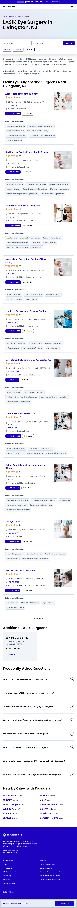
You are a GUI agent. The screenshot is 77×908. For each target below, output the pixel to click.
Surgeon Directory (9, 883)
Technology (18, 49)
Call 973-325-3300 (13, 282)
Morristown (49, 813)
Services (7, 49)
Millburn (10, 800)
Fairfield (47, 795)
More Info (14, 654)
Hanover (10, 813)
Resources (6, 879)
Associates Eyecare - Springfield (22, 205)
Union (45, 800)
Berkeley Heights (51, 818)
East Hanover (12, 795)
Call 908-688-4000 (13, 331)
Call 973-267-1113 (12, 380)
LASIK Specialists (9, 17)
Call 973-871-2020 (12, 488)
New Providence (51, 804)
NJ (18, 17)
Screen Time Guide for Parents (50, 879)
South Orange (13, 804)
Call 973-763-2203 (13, 172)
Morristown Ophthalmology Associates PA (28, 360)
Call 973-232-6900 (13, 225)
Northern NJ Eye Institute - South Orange (27, 152)
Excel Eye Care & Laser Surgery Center (25, 311)
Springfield (11, 818)
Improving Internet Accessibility (50, 872)
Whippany (11, 809)
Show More (38, 618)
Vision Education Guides (48, 864)
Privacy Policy (7, 868)
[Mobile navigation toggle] (72, 7)
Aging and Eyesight (46, 868)
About (5, 864)
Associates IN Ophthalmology (21, 93)
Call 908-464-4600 (13, 436)
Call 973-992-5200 (13, 114)
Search (69, 43)
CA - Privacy (7, 876)
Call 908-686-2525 (13, 541)
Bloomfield (49, 809)
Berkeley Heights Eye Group (20, 413)
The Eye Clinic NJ (14, 521)
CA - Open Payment (9, 872)
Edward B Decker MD (17, 637)
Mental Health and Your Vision (50, 876)
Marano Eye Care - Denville (20, 570)
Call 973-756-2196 (12, 590)
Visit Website (27, 114)
